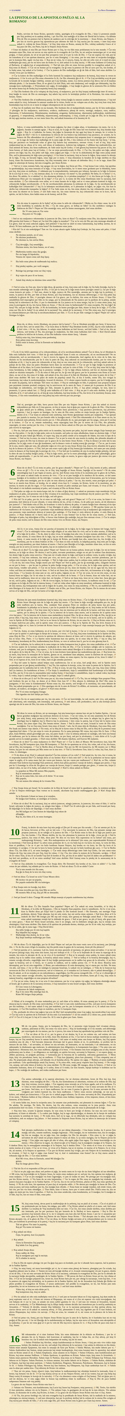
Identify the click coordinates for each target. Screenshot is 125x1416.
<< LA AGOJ (14, 10)
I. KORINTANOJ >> (107, 1405)
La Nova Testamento (107, 10)
